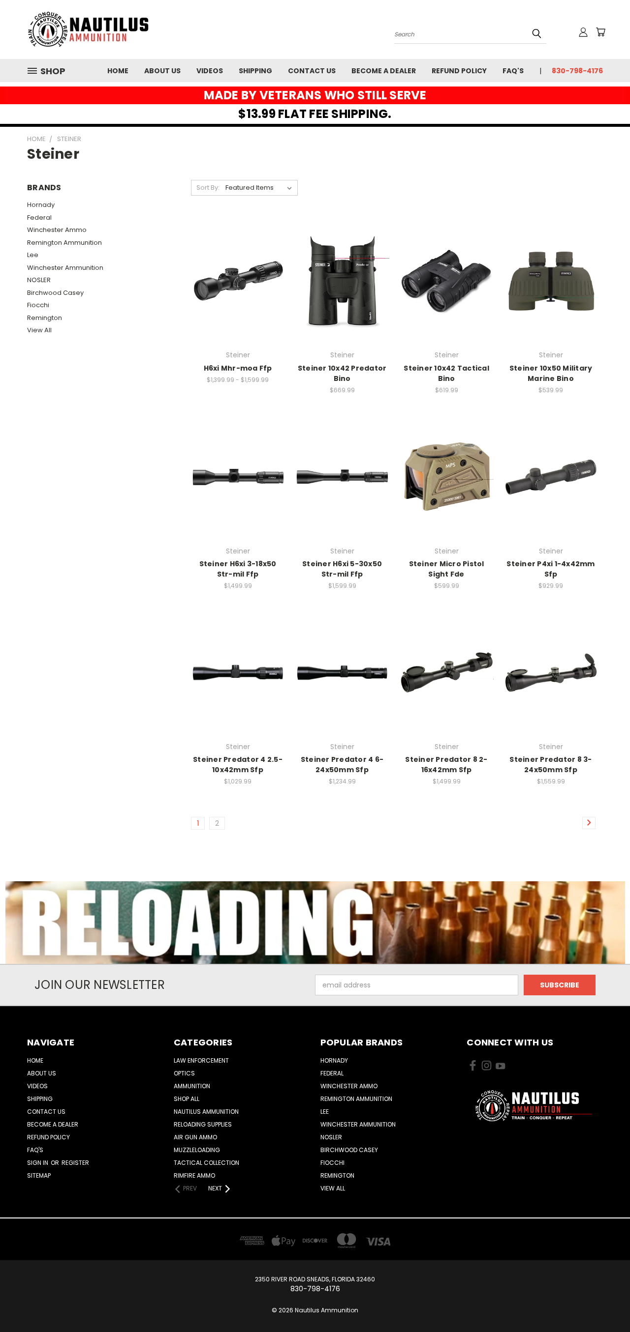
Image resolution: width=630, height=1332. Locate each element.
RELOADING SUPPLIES (203, 1124)
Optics (184, 1073)
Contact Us (312, 71)
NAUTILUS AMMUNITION (206, 1111)
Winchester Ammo (57, 229)
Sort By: (208, 187)
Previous (604, 1301)
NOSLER (39, 280)
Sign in (38, 1162)
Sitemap (39, 1175)
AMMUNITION (192, 1086)
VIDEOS (209, 71)
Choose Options (238, 298)
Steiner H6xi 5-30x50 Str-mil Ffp (342, 569)
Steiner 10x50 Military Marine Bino (551, 373)
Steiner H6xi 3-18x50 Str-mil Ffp (238, 569)
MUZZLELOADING (197, 1150)
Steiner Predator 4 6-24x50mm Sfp (342, 764)
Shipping (255, 71)
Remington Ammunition (64, 242)
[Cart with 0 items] (600, 32)
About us (162, 71)
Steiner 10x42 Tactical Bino (446, 373)
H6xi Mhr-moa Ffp (238, 368)
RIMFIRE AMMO (194, 1175)
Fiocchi (38, 305)
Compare (234, 280)
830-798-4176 (577, 71)
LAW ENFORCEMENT (201, 1060)
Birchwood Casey (55, 292)
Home (117, 71)
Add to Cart (342, 298)
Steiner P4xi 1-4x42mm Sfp (550, 569)
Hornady (41, 204)
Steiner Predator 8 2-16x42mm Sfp (446, 764)
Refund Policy (459, 71)
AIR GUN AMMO (195, 1137)
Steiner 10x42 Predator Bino (342, 373)
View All (39, 330)
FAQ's (513, 71)
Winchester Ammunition (65, 267)
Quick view (237, 261)
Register (75, 1162)
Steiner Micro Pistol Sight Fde (446, 569)
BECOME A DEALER (383, 71)
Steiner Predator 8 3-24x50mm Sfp (550, 764)
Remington (44, 317)
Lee (32, 255)
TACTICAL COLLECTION (206, 1162)
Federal (39, 217)
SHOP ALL (186, 1099)
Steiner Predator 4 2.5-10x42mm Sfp (238, 764)
